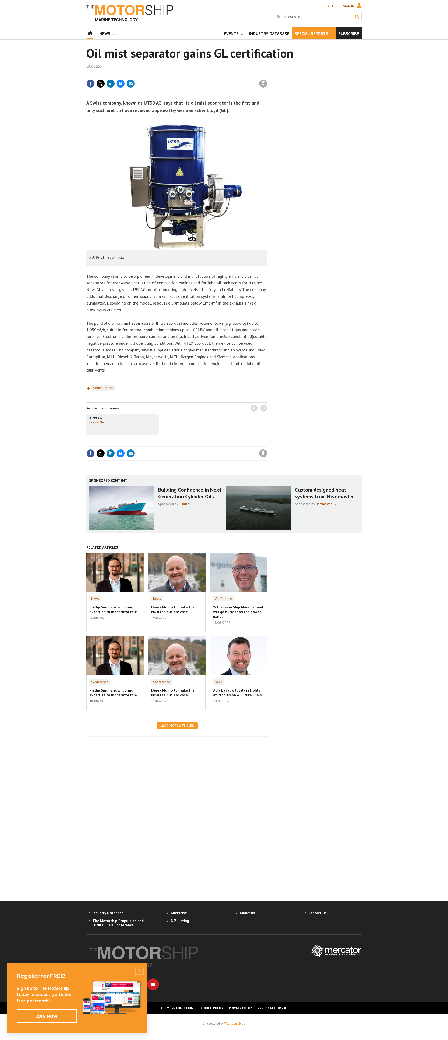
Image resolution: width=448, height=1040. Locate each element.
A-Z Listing (180, 920)
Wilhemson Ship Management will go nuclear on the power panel (238, 612)
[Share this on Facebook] (90, 83)
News (95, 598)
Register (330, 6)
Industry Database (108, 912)
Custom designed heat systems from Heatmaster (324, 493)
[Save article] (263, 83)
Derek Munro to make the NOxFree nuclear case (173, 609)
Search (357, 17)
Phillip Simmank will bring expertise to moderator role (113, 609)
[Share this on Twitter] (100, 83)
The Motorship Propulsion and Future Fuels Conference (118, 922)
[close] (267, 74)
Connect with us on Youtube (153, 984)
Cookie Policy (212, 1008)
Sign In (348, 6)
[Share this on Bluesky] (120, 83)
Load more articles (177, 726)
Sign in (208, 74)
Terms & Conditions (177, 1008)
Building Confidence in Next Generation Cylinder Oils (189, 493)
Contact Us (317, 912)
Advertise (179, 912)
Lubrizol (184, 504)
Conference (223, 598)
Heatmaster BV (326, 504)
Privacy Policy (241, 1008)
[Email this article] (130, 83)
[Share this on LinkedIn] (110, 83)
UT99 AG (95, 418)
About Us (247, 912)
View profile (96, 422)
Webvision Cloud (234, 1023)
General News (103, 388)
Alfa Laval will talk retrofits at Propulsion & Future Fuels (237, 692)
